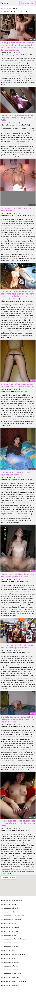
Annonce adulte (5, 8)
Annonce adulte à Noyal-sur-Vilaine (13, 954)
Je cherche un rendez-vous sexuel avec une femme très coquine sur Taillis (16, 117)
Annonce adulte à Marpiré (9, 943)
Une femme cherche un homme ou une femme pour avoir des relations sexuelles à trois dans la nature (17, 293)
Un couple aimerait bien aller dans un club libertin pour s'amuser (16, 646)
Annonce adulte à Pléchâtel (10, 962)
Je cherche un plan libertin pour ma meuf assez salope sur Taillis (17, 575)
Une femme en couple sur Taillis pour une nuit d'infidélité (15, 473)
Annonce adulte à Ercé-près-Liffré (12, 916)
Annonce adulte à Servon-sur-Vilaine (13, 981)
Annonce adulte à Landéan (10, 927)
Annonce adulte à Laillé (9, 923)
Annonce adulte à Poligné (9, 966)
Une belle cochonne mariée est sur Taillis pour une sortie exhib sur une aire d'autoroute (17, 719)
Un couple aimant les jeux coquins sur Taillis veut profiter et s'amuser (17, 385)
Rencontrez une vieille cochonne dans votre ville (15, 209)
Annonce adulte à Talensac (10, 985)
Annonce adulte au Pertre (9, 931)
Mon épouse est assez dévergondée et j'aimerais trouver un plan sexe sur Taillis (18, 823)
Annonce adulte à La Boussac (11, 920)
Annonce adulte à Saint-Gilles (11, 974)
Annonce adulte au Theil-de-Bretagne (14, 939)
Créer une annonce (27, 3)
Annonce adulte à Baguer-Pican (11, 900)
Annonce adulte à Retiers (9, 970)
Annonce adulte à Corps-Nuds (11, 912)
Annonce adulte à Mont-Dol (10, 950)
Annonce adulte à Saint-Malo (10, 977)
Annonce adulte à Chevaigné (10, 908)
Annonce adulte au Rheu (9, 935)
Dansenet (4, 3)
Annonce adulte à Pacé (8, 958)
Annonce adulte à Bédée (9, 904)
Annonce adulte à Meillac (9, 947)
